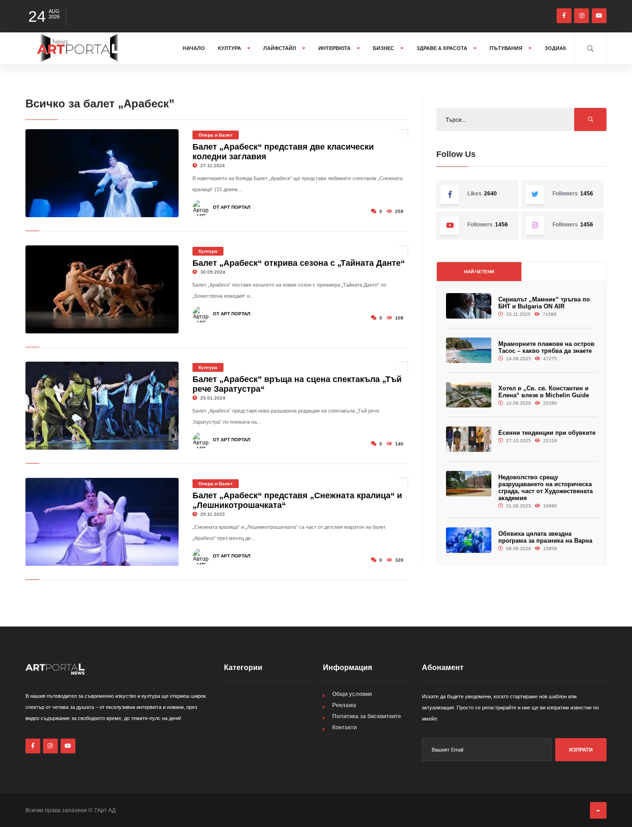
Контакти (344, 727)
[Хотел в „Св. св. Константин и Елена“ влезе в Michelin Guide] (468, 394)
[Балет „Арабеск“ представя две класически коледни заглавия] (102, 173)
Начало (194, 48)
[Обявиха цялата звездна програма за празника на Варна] (468, 540)
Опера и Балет (215, 135)
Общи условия (352, 694)
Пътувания (506, 48)
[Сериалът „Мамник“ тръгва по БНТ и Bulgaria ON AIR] (468, 306)
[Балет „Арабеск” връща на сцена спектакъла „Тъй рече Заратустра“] (102, 406)
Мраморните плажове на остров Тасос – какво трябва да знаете (546, 347)
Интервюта (335, 48)
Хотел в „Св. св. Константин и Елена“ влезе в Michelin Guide (543, 392)
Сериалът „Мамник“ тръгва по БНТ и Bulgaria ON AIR (544, 303)
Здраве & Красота (442, 48)
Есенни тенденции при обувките (546, 432)
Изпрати (581, 749)
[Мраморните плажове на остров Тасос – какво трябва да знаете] (468, 350)
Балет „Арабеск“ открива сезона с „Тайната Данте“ (298, 263)
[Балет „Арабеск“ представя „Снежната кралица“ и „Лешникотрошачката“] (102, 522)
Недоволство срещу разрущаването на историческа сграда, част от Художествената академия (545, 487)
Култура (230, 48)
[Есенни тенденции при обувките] (468, 439)
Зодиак (555, 48)
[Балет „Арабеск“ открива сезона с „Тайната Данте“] (102, 289)
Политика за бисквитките (366, 716)
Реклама (344, 705)
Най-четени (479, 271)
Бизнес (384, 48)
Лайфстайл (280, 48)
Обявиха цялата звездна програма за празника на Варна (545, 537)
